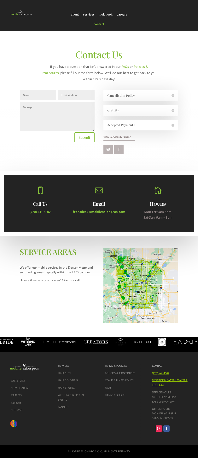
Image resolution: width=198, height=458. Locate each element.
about (75, 14)
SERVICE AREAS (20, 388)
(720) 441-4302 (40, 212)
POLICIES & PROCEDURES (120, 373)
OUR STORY (18, 380)
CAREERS (16, 395)
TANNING (63, 407)
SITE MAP (16, 410)
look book (106, 14)
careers (122, 14)
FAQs (125, 67)
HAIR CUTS (64, 373)
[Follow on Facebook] (119, 149)
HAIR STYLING (66, 387)
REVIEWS (16, 402)
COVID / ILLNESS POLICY (119, 380)
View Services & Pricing (117, 137)
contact (99, 24)
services (88, 14)
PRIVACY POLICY (115, 395)
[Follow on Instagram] (108, 149)
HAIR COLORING (68, 380)
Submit (84, 137)
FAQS (108, 387)
